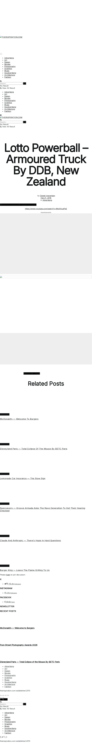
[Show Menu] (1, 115)
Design (7, 62)
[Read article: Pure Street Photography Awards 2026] (46, 636)
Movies (7, 64)
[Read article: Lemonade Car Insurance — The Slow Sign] (46, 462)
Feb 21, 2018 (46, 198)
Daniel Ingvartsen (47, 196)
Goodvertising (10, 73)
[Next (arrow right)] (3, 697)
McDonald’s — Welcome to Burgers (19, 419)
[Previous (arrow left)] (1, 697)
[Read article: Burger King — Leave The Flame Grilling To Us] (46, 554)
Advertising (9, 58)
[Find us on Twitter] (4, 737)
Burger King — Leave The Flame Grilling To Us (25, 570)
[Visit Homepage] (11, 35)
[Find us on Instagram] (6, 737)
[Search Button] (1, 81)
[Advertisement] (46, 15)
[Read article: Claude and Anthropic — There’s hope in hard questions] (46, 524)
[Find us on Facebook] (1, 737)
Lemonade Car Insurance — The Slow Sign (22, 478)
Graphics (8, 68)
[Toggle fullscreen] (5, 695)
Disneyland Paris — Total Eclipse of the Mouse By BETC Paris (33, 448)
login (8, 575)
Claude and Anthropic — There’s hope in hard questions (30, 540)
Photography (10, 66)
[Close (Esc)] (1, 695)
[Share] (3, 695)
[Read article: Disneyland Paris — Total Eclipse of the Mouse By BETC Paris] (46, 432)
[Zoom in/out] (8, 695)
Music (6, 71)
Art (5, 60)
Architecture (9, 75)
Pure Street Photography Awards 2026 (18, 645)
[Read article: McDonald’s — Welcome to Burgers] (46, 403)
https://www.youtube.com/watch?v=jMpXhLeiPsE (46, 209)
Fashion (7, 77)
